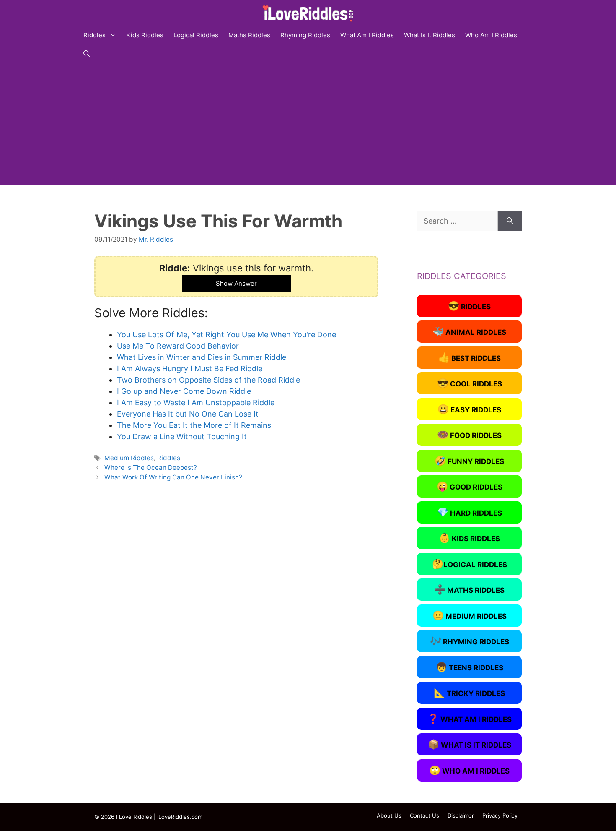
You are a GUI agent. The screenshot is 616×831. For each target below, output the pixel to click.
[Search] (510, 221)
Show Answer (236, 283)
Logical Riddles (195, 35)
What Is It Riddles (429, 35)
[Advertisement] (308, 126)
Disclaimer (461, 815)
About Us (389, 815)
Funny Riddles (469, 460)
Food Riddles (469, 434)
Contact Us (424, 815)
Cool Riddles (469, 383)
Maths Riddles (249, 35)
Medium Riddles (129, 458)
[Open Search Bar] (86, 53)
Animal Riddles (469, 331)
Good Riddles (469, 486)
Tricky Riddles (469, 692)
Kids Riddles (144, 35)
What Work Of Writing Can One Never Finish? (173, 477)
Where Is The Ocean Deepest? (150, 468)
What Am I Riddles (367, 35)
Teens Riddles (469, 667)
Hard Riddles (469, 512)
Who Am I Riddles (491, 35)
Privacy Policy (500, 815)
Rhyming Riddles (305, 35)
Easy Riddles (469, 409)
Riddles (94, 35)
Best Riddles (469, 357)
